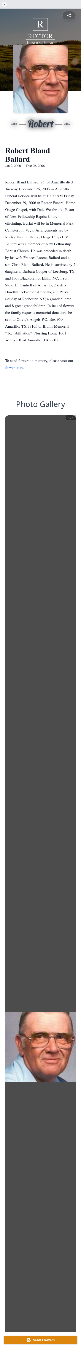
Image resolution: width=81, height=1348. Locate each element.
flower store (14, 367)
